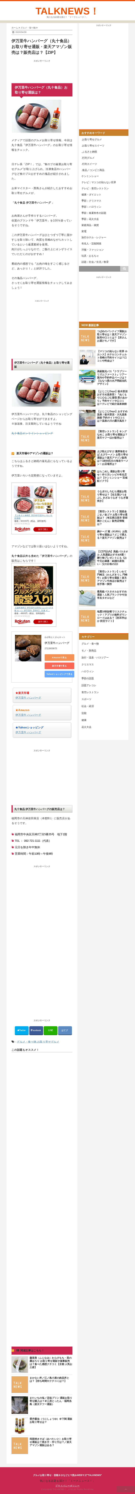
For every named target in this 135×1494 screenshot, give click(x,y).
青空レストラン (90, 692)
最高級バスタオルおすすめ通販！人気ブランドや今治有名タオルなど (112, 594)
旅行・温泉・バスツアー (95, 657)
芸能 (83, 713)
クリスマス (87, 664)
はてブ (64, 1030)
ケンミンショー (90, 176)
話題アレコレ (88, 685)
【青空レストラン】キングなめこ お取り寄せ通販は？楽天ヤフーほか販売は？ (112, 434)
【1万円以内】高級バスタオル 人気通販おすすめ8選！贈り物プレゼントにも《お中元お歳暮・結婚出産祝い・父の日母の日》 (112, 557)
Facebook (37, 1030)
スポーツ (86, 699)
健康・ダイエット (91, 194)
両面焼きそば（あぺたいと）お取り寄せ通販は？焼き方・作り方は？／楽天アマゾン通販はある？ (51, 1442)
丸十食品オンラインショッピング (32, 433)
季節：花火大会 (90, 219)
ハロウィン (87, 671)
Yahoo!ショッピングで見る (59, 674)
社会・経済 (87, 706)
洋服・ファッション (92, 249)
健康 (83, 720)
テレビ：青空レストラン (95, 188)
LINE (50, 1030)
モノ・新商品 (88, 650)
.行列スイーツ (89, 163)
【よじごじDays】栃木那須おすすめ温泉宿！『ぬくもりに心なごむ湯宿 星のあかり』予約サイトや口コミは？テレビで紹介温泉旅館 (112, 397)
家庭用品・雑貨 (90, 225)
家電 (83, 231)
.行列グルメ (87, 157)
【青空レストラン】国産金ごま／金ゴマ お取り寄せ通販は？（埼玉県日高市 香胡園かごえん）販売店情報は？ (112, 517)
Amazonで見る (59, 657)
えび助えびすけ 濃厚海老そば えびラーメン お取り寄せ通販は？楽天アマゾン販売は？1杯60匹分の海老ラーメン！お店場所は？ (112, 457)
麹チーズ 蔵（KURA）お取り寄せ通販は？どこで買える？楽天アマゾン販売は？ (112, 534)
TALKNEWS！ (67, 11)
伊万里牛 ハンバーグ (28, 697)
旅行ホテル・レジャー (93, 237)
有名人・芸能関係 (91, 243)
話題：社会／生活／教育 (95, 261)
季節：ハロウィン (91, 206)
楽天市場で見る (59, 666)
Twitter (22, 1030)
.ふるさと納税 (89, 151)
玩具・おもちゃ (90, 255)
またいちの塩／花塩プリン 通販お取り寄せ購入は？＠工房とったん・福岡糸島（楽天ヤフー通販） (51, 1400)
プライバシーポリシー (67, 1485)
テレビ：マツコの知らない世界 (98, 182)
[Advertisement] (42, 71)
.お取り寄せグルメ (47, 1041)
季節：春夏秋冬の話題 (93, 212)
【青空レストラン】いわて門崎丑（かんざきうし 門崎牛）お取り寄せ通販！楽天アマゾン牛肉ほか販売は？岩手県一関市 (112, 577)
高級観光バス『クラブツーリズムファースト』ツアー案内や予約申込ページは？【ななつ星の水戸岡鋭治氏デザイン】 (112, 377)
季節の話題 (87, 678)
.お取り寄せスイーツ (92, 145)
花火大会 (86, 727)
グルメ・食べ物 (26, 1041)
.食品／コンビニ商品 (92, 170)
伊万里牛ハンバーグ (57, 643)
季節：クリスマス (91, 200)
